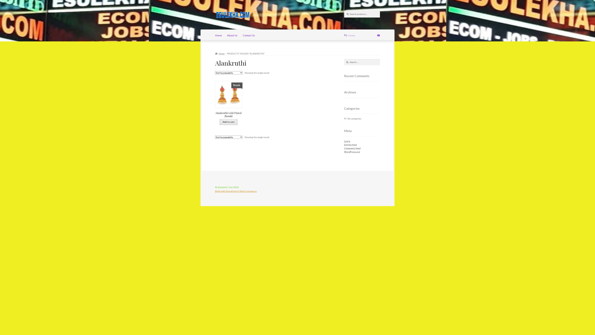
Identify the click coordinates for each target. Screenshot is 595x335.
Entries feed (350, 144)
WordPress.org (352, 151)
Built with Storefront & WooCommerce (236, 191)
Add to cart (229, 122)
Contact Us (249, 35)
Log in (347, 141)
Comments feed (352, 148)
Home (218, 35)
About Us (232, 35)
